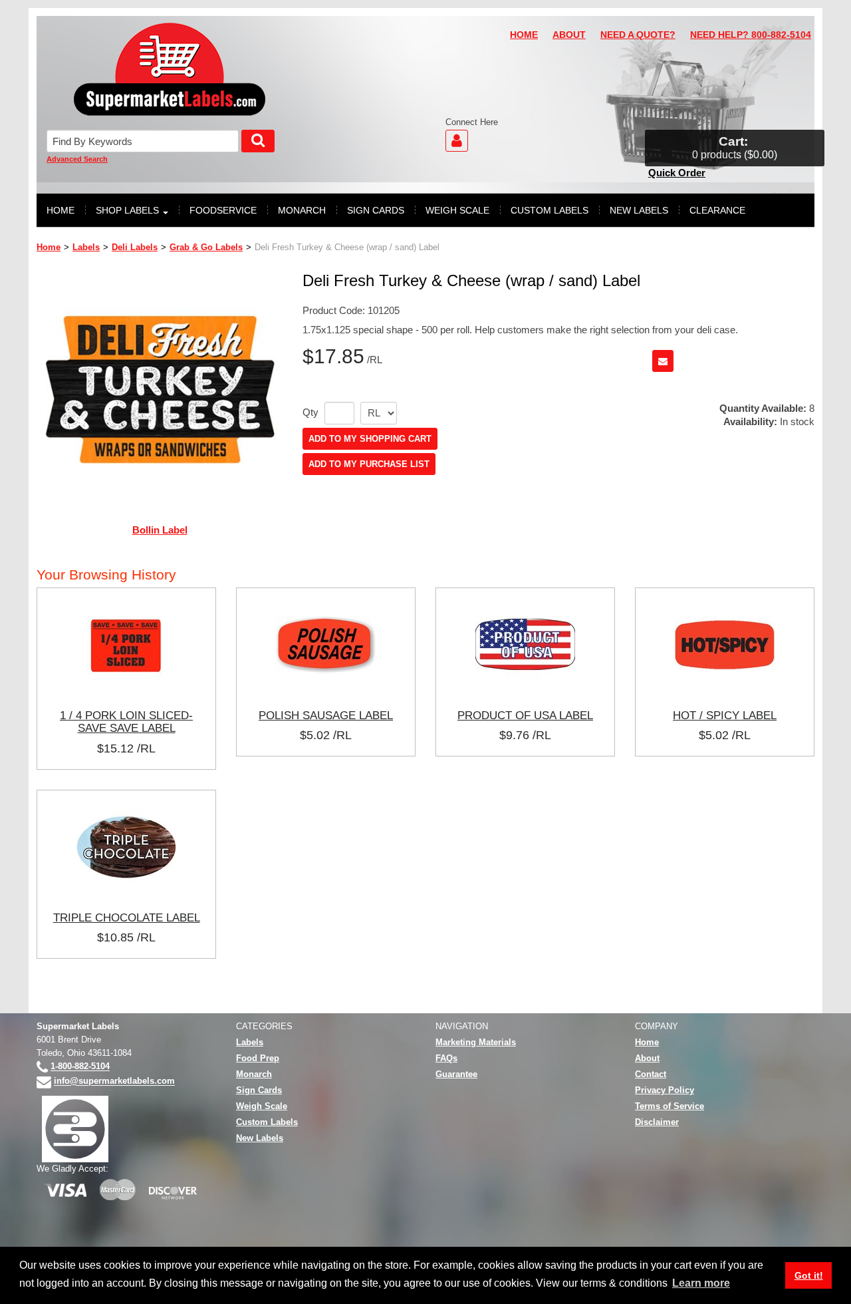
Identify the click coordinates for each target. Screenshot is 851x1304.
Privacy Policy (664, 1090)
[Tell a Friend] (662, 361)
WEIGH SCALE (457, 210)
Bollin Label (159, 530)
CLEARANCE (717, 210)
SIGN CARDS (375, 210)
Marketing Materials (475, 1042)
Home (49, 247)
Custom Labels (267, 1122)
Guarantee (456, 1074)
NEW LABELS (639, 210)
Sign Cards (259, 1090)
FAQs (446, 1058)
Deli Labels (135, 247)
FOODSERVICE (223, 210)
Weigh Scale (261, 1106)
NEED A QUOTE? (637, 35)
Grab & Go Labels (206, 247)
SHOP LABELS (127, 210)
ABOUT (569, 35)
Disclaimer (657, 1122)
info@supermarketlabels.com (114, 1081)
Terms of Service (669, 1106)
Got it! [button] (808, 1275)
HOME (524, 35)
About (647, 1058)
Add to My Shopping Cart (369, 439)
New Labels (259, 1138)
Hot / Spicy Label (725, 715)
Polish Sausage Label (326, 715)
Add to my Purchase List (368, 464)
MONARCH (302, 210)
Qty (310, 412)
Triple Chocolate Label (126, 917)
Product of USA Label (525, 715)
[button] (734, 148)
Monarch (254, 1074)
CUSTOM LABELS (549, 210)
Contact (650, 1074)
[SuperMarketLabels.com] (169, 69)
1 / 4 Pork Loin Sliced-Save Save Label (126, 721)
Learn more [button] (701, 1283)
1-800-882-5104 (80, 1067)
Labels (86, 247)
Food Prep (257, 1058)
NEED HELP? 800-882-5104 (750, 35)
